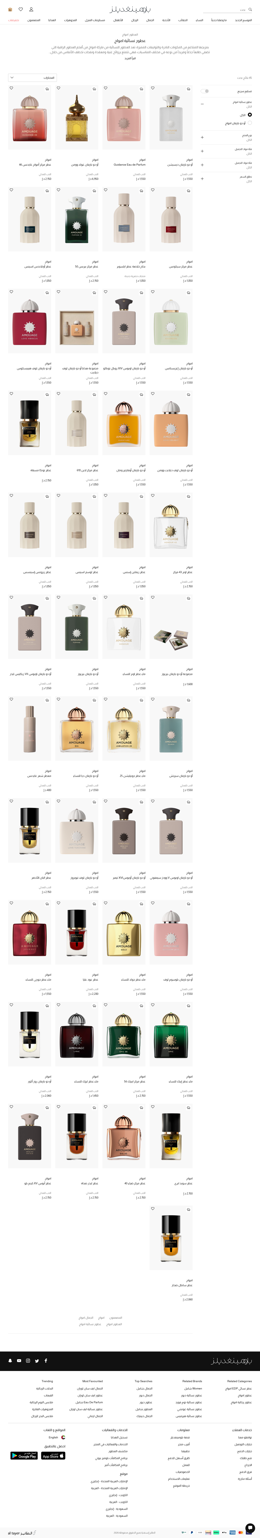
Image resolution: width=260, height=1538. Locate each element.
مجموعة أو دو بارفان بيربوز (177, 674)
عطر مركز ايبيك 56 (134, 1081)
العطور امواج (130, 34)
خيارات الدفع (244, 1451)
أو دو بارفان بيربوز (88, 674)
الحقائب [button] (182, 20)
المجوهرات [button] (70, 20)
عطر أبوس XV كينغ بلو (37, 1183)
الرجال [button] (134, 20)
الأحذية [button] (166, 20)
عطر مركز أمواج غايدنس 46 (35, 164)
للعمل (186, 1465)
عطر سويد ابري (183, 1183)
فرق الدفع (245, 1471)
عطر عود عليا (90, 979)
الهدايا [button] (52, 20)
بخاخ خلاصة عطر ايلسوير (131, 266)
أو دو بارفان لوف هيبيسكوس (34, 368)
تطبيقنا (185, 1451)
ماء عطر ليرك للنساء (86, 1081)
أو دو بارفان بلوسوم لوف (178, 979)
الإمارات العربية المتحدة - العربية (109, 1488)
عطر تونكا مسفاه (40, 470)
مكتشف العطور (118, 1451)
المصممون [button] (33, 20)
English (53, 1437)
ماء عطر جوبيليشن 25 (132, 775)
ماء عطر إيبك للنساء (181, 1081)
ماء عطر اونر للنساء (134, 674)
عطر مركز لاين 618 (87, 470)
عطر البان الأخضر (41, 877)
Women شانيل (193, 1388)
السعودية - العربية (117, 1515)
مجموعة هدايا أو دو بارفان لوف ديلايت (80, 370)
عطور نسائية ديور (191, 1395)
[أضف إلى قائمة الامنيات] (152, 88)
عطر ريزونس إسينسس (37, 572)
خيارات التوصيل (243, 1444)
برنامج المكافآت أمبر (116, 1465)
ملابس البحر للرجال (42, 1416)
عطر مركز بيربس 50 (86, 266)
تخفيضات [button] (13, 20)
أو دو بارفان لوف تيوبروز (84, 877)
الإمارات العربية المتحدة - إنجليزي (109, 1481)
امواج (189, 159)
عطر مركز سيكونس (181, 266)
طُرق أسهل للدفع (179, 1458)
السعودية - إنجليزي (117, 1508)
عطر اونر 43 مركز (183, 572)
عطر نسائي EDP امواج (238, 1388)
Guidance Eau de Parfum (129, 164)
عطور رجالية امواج (241, 1402)
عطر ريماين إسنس (134, 572)
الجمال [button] (150, 20)
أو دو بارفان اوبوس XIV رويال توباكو (124, 368)
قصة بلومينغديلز (180, 1437)
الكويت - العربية (118, 1502)
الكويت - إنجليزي (118, 1495)
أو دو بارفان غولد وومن (84, 164)
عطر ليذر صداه (89, 1183)
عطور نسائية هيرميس (189, 1416)
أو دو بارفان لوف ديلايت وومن (175, 470)
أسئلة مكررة (245, 1478)
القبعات (48, 1395)
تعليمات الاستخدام (179, 1478)
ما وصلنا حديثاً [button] (219, 20)
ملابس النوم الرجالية (41, 1402)
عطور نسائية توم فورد (189, 1402)
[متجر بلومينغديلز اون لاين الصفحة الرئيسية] (130, 9)
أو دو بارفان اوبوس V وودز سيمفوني (171, 877)
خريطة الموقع (181, 1485)
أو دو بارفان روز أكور (39, 1081)
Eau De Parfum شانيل (89, 1402)
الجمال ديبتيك (144, 1416)
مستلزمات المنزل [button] (95, 20)
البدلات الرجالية (44, 1388)
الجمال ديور (145, 1395)
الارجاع (248, 1465)
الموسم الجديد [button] (243, 20)
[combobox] (32, 78)
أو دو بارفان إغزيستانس (179, 368)
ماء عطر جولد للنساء (133, 979)
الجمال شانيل (144, 1388)
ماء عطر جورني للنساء (38, 979)
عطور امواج (245, 1395)
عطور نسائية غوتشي (189, 1409)
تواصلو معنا (245, 1437)
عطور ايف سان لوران (90, 1395)
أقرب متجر (184, 1444)
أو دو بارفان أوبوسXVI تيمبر (129, 877)
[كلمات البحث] (250, 9)
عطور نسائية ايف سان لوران (86, 1409)
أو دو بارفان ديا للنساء (85, 775)
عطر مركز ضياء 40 (135, 1183)
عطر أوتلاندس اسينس (37, 266)
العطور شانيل (143, 1409)
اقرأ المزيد (130, 58)
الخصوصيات (183, 1471)
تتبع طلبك (246, 1458)
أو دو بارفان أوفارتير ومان (130, 470)
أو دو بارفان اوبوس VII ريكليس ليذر (30, 674)
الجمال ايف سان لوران (90, 1388)
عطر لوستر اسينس (87, 572)
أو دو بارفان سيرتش (181, 775)
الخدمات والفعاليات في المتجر (110, 1444)
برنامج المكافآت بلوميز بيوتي (111, 1458)
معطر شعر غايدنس (39, 775)
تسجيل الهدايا (119, 1437)
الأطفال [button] (118, 20)
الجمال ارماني (95, 1416)
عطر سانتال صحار (182, 1285)
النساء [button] (199, 20)
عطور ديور (146, 1402)
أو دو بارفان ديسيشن (180, 164)
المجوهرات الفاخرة (42, 1409)
